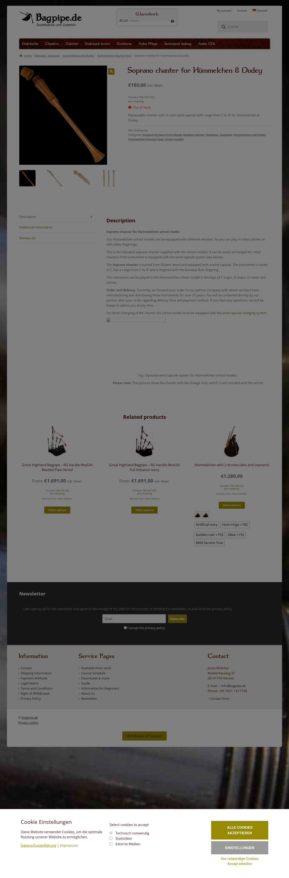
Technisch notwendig (132, 833)
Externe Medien (128, 844)
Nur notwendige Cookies (239, 858)
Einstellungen (239, 847)
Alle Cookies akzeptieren (240, 830)
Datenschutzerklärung (38, 845)
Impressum (69, 845)
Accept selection (239, 863)
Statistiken (124, 838)
